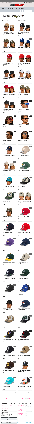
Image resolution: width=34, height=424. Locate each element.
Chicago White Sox (20, 409)
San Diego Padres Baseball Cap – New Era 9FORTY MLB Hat (8, 370)
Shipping (11, 405)
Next (29, 392)
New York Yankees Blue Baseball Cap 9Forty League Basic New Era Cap (24, 48)
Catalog (6, 8)
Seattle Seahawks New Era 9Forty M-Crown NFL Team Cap (24, 247)
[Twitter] (26, 413)
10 (15, 392)
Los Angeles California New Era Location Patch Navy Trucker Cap (24, 324)
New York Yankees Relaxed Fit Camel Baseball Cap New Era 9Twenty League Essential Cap (8, 33)
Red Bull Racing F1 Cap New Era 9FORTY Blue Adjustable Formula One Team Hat (24, 294)
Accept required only (9, 419)
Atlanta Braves (19, 406)
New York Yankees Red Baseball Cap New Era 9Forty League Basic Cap (9, 94)
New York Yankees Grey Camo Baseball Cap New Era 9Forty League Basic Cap (8, 110)
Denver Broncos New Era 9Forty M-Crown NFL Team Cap (24, 309)
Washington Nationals (20, 417)
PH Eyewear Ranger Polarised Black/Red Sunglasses (8, 125)
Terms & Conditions (8, 422)
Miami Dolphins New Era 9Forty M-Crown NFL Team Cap (9, 386)
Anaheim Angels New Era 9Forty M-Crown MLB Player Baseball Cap (24, 232)
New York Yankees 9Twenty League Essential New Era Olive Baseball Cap (9, 48)
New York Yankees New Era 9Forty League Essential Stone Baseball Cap (9, 171)
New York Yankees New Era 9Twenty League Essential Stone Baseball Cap (24, 263)
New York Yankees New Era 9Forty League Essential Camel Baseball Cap (24, 156)
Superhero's (9, 8)
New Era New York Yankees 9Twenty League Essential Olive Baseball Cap (9, 217)
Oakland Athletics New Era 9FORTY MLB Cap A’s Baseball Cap (9, 262)
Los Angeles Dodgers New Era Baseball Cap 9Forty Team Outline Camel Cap (24, 355)
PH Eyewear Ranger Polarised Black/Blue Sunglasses (23, 109)
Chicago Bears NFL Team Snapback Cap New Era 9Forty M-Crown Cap (9, 155)
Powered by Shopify (29, 422)
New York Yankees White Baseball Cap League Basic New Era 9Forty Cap (24, 79)
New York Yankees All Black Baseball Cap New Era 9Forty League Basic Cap (8, 79)
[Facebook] (28, 413)
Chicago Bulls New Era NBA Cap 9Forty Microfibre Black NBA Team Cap (24, 340)
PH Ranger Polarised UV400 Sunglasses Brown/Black (23, 140)
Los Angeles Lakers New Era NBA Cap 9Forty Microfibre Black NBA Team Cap (9, 340)
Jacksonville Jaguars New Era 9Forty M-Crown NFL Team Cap (8, 186)
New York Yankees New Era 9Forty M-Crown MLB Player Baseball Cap (9, 278)
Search (3, 405)
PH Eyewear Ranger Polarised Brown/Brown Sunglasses (8, 140)
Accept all (9, 417)
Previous (5, 392)
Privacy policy (3, 422)
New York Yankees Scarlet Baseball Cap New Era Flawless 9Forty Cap (24, 64)
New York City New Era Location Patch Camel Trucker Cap (9, 324)
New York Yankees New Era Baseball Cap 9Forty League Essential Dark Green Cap (23, 278)
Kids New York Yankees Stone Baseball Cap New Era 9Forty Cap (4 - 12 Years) (24, 202)
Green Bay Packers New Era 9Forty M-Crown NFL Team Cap (24, 170)
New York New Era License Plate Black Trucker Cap (24, 186)
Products (13, 8)
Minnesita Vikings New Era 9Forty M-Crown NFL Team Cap (9, 247)
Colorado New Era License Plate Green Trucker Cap (9, 201)
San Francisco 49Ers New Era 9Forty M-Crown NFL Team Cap (23, 217)
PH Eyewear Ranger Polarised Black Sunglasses (23, 125)
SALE (23, 8)
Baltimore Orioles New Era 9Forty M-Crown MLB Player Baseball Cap (24, 386)
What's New (20, 8)
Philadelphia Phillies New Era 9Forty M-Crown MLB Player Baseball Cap (8, 64)
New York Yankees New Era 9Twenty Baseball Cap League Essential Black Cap (8, 309)
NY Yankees (19, 412)
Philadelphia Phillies (20, 413)
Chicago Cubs (19, 408)
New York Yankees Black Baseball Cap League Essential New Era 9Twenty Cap (24, 33)
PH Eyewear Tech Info (5, 408)
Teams (16, 8)
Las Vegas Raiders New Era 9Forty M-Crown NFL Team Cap (9, 293)
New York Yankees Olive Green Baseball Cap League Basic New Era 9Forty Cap (24, 95)
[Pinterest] (30, 413)
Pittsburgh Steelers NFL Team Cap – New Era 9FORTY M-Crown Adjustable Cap (24, 371)
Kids (24, 8)
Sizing (10, 406)
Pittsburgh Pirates (20, 414)
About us (3, 406)
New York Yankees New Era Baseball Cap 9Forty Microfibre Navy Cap (9, 355)
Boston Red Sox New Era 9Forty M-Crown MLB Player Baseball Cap (9, 232)
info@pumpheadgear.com (28, 2)
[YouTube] (28, 415)
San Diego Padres (20, 415)
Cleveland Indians (20, 410)
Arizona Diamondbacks (21, 405)
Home (3, 8)
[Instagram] (26, 415)
